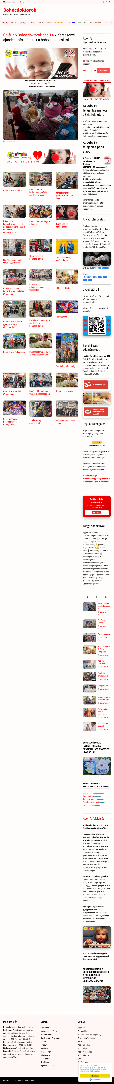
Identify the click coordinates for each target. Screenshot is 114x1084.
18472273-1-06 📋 (41, 83)
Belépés (21, 2)
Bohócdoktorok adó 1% (36, 35)
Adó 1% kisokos (84, 1045)
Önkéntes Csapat (101, 621)
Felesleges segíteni (91, 802)
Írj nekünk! (96, 583)
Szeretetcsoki (45, 23)
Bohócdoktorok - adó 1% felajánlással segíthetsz (40, 353)
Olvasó (23, 23)
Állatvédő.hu (45, 1059)
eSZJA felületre (99, 127)
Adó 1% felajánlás (63, 287)
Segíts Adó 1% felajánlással (62, 225)
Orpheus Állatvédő (48, 1065)
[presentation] (87, 597)
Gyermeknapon (104, 634)
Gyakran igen (88, 796)
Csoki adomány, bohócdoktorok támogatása (10, 422)
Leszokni (44, 1041)
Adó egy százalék (85, 1052)
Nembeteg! (45, 1048)
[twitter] (106, 1)
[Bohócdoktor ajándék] (89, 723)
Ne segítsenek (89, 805)
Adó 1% (5, 23)
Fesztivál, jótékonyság (65, 366)
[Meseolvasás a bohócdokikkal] (89, 697)
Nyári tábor (45, 1062)
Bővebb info (95, 1071)
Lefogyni (44, 1045)
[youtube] (109, 1)
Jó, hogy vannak (90, 799)
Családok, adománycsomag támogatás (37, 287)
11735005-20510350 (101, 268)
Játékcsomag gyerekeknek (35, 421)
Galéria (8, 35)
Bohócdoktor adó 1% (49, 1031)
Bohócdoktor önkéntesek (14, 352)
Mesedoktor (95, 23)
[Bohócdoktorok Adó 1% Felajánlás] (89, 647)
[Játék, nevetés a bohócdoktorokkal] (89, 604)
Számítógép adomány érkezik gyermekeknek (12, 261)
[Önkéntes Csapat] (89, 620)
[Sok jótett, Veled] (89, 686)
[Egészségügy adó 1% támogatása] (89, 709)
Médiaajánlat (29, 1080)
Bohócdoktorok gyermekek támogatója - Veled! (66, 195)
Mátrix (72, 23)
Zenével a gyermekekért (103, 674)
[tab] (87, 597)
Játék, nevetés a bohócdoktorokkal (104, 606)
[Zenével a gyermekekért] (89, 673)
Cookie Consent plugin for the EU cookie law (95, 1079)
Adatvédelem (18, 1080)
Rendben (95, 1075)
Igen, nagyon (88, 793)
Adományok (45, 1055)
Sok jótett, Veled (104, 685)
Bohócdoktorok (19, 10)
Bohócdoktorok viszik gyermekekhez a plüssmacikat (12, 324)
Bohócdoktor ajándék (103, 724)
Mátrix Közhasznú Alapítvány (89, 1034)
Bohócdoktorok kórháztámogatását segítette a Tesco (38, 192)
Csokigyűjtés (83, 1031)
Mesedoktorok (46, 1034)
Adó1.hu (81, 1028)
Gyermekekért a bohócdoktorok (36, 257)
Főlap (13, 23)
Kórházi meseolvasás (65, 391)
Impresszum (7, 1080)
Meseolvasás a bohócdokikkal (104, 698)
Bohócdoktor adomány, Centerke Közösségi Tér (39, 392)
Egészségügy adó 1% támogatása (103, 711)
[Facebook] (104, 1)
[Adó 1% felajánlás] (89, 661)
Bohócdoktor (83, 1062)
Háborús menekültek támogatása (12, 393)
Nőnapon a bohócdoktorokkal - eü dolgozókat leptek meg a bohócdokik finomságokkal (14, 227)
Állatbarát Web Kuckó (86, 1038)
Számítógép (60, 23)
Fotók (32, 23)
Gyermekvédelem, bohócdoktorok (63, 259)
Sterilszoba (45, 1028)
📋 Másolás (103, 71)
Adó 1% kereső (83, 1055)
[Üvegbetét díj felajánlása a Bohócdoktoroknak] (97, 326)
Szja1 (80, 1059)
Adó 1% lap (82, 1048)
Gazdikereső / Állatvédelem (51, 1038)
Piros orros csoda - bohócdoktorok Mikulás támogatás (13, 291)
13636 (80, 1041)
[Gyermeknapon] (89, 634)
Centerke (82, 23)
